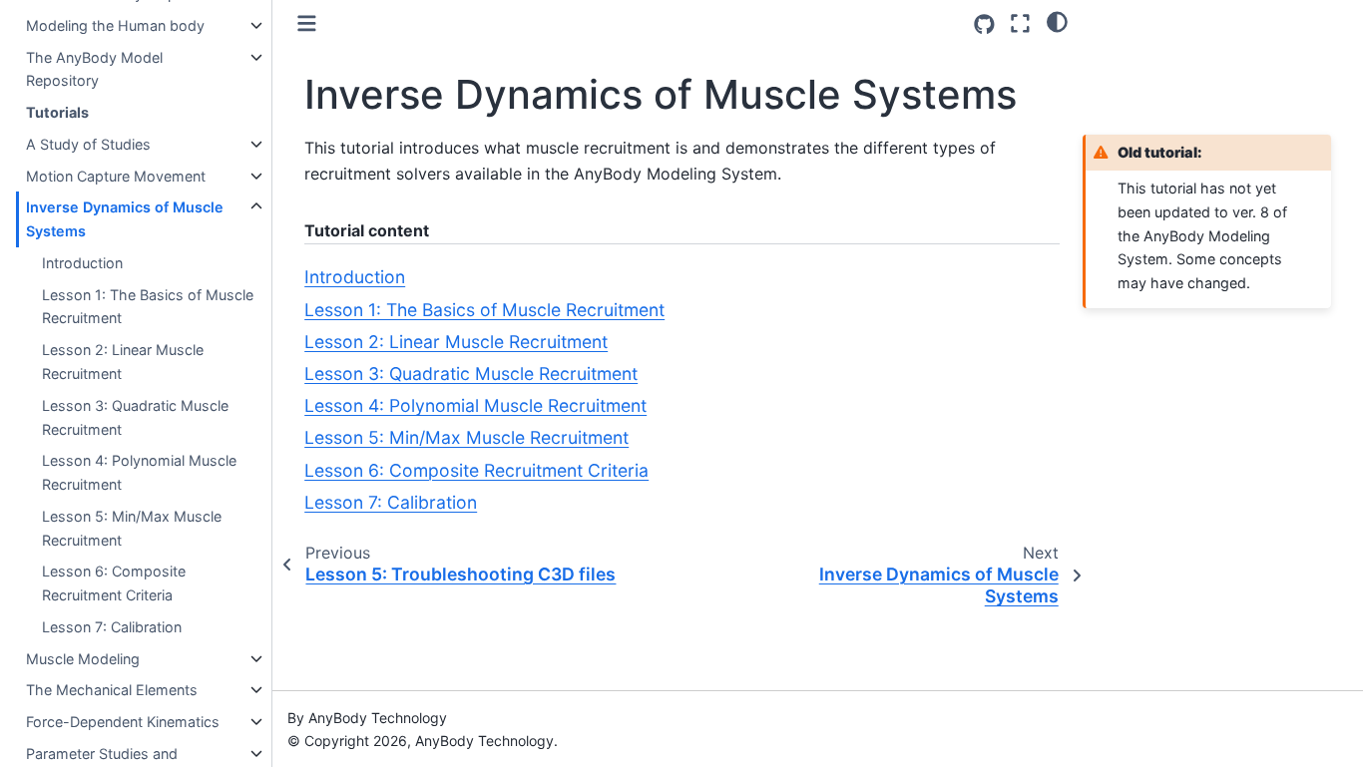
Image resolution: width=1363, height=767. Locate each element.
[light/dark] (1057, 21)
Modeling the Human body (115, 25)
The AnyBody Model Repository (94, 69)
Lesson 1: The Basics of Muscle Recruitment (147, 306)
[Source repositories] (984, 24)
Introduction (82, 262)
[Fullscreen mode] (1020, 23)
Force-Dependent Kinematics (123, 721)
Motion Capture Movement (116, 176)
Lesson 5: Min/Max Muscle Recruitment (132, 528)
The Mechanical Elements (112, 689)
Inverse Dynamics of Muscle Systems (125, 218)
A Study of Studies (88, 144)
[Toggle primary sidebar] (306, 23)
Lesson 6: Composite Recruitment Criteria (114, 583)
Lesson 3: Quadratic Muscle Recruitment (135, 417)
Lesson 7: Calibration (112, 626)
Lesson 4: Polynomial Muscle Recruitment (139, 472)
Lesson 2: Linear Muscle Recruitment (123, 361)
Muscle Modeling (83, 658)
